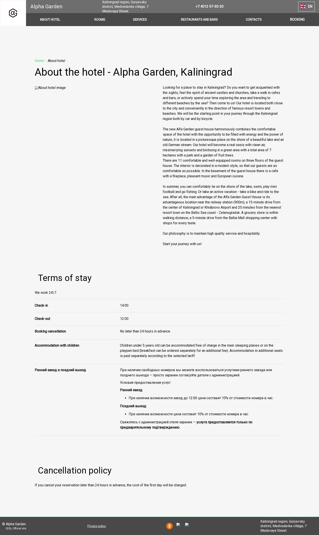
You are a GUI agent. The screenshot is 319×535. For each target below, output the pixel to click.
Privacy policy (96, 526)
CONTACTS (254, 19)
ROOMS (99, 19)
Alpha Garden (46, 6)
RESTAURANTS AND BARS (199, 19)
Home (40, 61)
